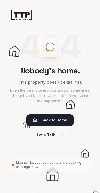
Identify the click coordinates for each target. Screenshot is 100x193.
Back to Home (54, 120)
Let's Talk (46, 135)
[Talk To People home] (22, 14)
